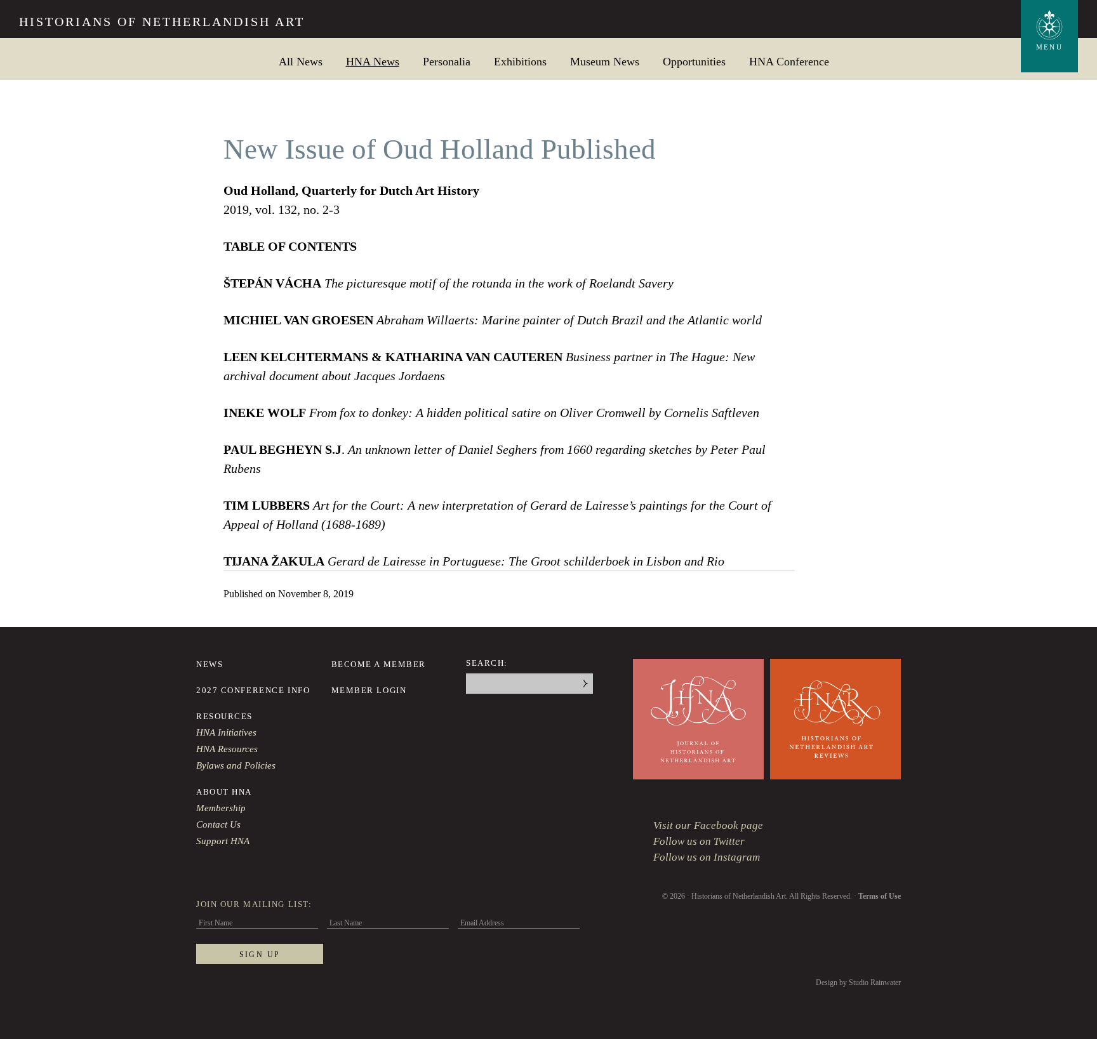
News (209, 664)
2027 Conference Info (253, 690)
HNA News (372, 61)
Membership (221, 808)
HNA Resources (227, 749)
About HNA (224, 792)
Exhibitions (520, 61)
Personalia (446, 61)
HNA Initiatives (226, 732)
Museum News (604, 61)
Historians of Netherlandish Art (162, 21)
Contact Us (218, 824)
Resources (224, 716)
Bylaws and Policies (236, 765)
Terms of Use (879, 896)
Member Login (369, 690)
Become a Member (378, 664)
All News (300, 61)
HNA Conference (789, 61)
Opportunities (694, 61)
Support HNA (222, 841)
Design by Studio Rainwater (858, 982)
